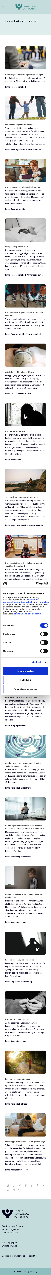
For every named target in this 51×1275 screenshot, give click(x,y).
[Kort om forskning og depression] (25, 943)
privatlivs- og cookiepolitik (27, 614)
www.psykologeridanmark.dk (18, 602)
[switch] (44, 634)
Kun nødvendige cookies (25, 689)
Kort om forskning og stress (17, 1079)
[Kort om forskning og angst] (25, 1002)
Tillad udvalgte (26, 680)
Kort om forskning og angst (17, 1019)
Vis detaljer (37, 662)
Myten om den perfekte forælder (19, 124)
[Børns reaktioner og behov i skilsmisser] (25, 170)
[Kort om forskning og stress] (25, 1062)
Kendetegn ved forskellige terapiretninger (24, 74)
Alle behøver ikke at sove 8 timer (19, 372)
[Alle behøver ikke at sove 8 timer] (25, 355)
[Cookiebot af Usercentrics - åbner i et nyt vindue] (36, 584)
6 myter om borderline (15, 431)
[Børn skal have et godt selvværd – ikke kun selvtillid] (25, 296)
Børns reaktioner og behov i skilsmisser (22, 187)
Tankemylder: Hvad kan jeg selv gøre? (22, 497)
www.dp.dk (32, 600)
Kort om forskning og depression (19, 960)
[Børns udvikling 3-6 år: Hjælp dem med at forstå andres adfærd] (25, 546)
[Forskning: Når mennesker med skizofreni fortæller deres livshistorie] (25, 746)
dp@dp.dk (12, 1242)
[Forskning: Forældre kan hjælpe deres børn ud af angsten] (25, 877)
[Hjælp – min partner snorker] (25, 230)
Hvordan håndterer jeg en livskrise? (21, 697)
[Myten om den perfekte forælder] (25, 108)
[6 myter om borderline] (25, 414)
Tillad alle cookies (25, 671)
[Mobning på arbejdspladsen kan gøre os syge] (25, 1125)
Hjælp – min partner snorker (17, 246)
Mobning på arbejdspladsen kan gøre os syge (25, 1141)
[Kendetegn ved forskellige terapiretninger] (25, 57)
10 (19, 1190)
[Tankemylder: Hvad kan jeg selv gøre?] (25, 480)
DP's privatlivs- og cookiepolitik (23, 1256)
